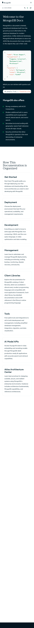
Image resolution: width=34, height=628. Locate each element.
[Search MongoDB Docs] (25, 8)
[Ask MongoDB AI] (27, 8)
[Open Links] (31, 2)
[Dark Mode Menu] (30, 8)
